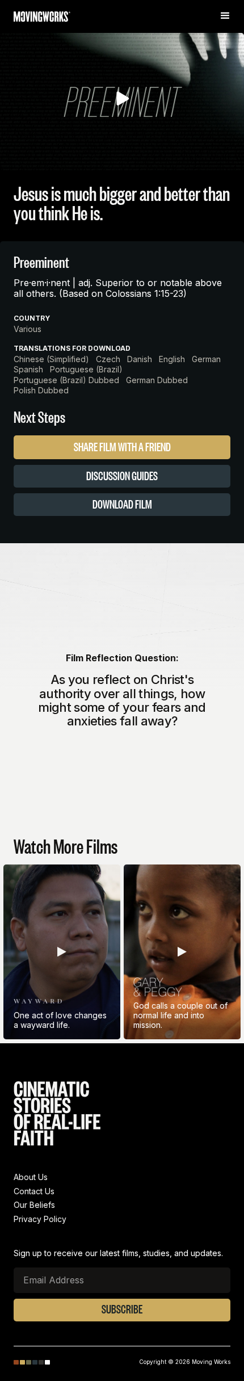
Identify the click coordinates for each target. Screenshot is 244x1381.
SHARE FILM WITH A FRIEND (122, 446)
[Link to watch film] (61, 953)
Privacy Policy (40, 1219)
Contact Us (34, 1191)
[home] (42, 18)
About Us (31, 1177)
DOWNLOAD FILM (122, 504)
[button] (226, 16)
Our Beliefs (34, 1205)
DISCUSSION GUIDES (122, 475)
